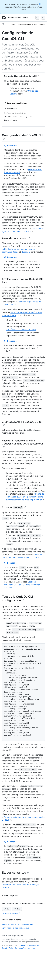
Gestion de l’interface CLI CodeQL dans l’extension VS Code (22, 585)
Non (18, 909)
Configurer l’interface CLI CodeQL (31, 24)
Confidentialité (33, 945)
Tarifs (11, 948)
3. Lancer (12, 507)
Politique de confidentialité (11, 913)
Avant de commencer (14, 238)
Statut (4, 948)
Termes (23, 945)
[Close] (40, 4)
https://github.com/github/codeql (21, 329)
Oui (8, 909)
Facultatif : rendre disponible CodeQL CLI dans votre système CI (22, 442)
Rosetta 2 (25, 252)
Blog (33, 948)
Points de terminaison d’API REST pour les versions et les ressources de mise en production (25, 497)
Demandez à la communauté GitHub (18, 924)
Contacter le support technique (16, 928)
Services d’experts (22, 948)
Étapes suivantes (14, 872)
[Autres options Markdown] (31, 103)
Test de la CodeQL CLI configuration (17, 598)
